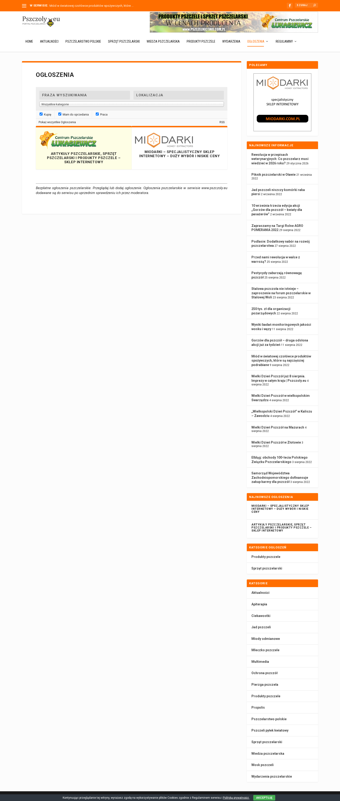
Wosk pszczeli (262, 765)
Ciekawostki (260, 616)
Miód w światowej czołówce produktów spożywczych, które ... (91, 5)
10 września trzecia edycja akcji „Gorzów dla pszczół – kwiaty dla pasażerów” (276, 210)
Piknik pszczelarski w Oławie (273, 174)
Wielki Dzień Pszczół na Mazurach (277, 427)
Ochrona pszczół (264, 673)
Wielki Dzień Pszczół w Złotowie (276, 442)
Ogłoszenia (255, 41)
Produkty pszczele (201, 41)
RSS (222, 122)
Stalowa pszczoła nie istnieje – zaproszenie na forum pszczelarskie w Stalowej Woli (281, 293)
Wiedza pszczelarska (163, 41)
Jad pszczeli (261, 627)
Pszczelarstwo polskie (83, 41)
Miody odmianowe (265, 639)
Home (29, 41)
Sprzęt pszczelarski (124, 41)
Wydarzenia (231, 41)
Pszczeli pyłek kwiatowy (269, 730)
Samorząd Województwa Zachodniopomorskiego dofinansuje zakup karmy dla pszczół (279, 477)
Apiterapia (259, 604)
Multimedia (260, 661)
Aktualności (49, 41)
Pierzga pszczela (264, 684)
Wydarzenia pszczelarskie (271, 776)
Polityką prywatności (236, 797)
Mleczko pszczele (265, 650)
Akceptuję (264, 797)
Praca (103, 114)
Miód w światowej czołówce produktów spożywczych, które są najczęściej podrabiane (281, 360)
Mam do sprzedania (75, 114)
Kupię (47, 114)
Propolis (258, 707)
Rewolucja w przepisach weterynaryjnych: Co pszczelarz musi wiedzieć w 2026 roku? (280, 159)
